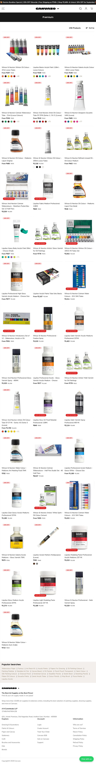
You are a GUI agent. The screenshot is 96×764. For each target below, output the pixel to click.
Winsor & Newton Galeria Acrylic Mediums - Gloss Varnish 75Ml (14, 556)
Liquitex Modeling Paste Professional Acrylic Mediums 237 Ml (78, 556)
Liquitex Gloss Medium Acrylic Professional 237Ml (13, 601)
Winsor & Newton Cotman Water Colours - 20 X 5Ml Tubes (77, 294)
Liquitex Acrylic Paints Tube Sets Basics (47, 293)
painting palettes (8, 671)
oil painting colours (75, 668)
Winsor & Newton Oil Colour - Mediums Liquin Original (16, 159)
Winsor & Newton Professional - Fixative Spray (45, 337)
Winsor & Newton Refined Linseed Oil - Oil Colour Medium (79, 159)
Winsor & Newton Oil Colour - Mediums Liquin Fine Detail (79, 204)
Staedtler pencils (55, 674)
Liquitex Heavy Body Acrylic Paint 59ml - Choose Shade (16, 249)
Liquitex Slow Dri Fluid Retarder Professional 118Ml (45, 421)
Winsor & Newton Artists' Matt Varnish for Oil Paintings (79, 379)
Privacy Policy (78, 746)
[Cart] (91, 8)
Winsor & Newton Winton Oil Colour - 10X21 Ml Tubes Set (79, 249)
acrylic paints (43, 668)
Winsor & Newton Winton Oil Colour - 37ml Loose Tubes (16, 68)
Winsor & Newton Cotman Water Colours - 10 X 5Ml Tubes (77, 514)
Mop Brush (66, 676)
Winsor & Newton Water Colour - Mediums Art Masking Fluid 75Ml (14, 469)
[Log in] (86, 8)
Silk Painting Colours (9, 674)
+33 (17, 121)
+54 (80, 76)
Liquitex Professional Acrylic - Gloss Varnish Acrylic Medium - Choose (46, 379)
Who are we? (78, 725)
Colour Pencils (54, 676)
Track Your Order (43, 732)
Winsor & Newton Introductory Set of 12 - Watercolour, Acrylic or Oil (16, 337)
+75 (49, 121)
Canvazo (17, 761)
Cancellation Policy (80, 735)
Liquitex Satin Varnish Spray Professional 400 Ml (75, 421)
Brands (4, 749)
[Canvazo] (47, 8)
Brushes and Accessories (11, 742)
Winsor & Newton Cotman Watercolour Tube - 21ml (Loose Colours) (16, 114)
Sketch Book (68, 674)
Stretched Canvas (39, 674)
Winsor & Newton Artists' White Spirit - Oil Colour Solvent (48, 514)
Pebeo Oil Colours (8, 676)
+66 (49, 76)
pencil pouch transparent (64, 671)
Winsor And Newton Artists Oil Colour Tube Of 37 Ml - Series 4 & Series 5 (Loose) (16, 422)
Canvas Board (37, 671)
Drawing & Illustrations (10, 725)
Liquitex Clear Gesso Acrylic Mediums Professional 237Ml (15, 514)
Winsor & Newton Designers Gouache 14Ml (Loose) (78, 114)
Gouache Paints (23, 676)
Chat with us (86, 759)
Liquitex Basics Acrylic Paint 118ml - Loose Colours (46, 68)
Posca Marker (77, 676)
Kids (3, 746)
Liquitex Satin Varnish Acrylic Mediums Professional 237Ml (79, 337)
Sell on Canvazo (43, 739)
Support (40, 742)
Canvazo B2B (42, 735)
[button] (3, 8)
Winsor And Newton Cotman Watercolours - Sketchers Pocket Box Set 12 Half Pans (15, 206)
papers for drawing (57, 668)
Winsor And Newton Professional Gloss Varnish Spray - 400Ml (16, 379)
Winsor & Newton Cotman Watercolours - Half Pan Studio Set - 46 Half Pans (48, 470)
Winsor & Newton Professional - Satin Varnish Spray (79, 601)
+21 (17, 431)
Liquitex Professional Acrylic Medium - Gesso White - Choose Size (79, 469)
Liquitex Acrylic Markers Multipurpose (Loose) (47, 556)
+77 (80, 121)
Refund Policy (78, 742)
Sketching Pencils (81, 674)
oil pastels (48, 671)
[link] (48, 688)
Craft (3, 739)
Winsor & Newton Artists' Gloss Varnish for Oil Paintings (48, 249)
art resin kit (30, 668)
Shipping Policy (78, 739)
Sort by (91, 28)
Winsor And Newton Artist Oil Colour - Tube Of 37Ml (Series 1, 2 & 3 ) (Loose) (47, 114)
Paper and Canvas (8, 732)
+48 (17, 76)
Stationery (5, 735)
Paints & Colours (8, 728)
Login (39, 725)
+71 (17, 257)
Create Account (42, 728)
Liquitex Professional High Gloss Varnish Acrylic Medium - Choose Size (15, 294)
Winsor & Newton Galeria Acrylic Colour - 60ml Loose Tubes (79, 68)
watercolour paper (8, 668)
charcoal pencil (25, 674)
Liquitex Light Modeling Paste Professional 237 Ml (44, 601)
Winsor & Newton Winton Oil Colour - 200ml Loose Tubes (47, 159)
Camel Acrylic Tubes (39, 676)
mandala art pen (23, 671)
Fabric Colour (81, 671)
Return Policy (78, 732)
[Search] (80, 8)
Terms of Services (79, 728)
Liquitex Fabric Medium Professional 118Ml (46, 204)
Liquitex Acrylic (7, 679)
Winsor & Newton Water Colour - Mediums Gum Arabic (14, 643)
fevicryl (21, 668)
